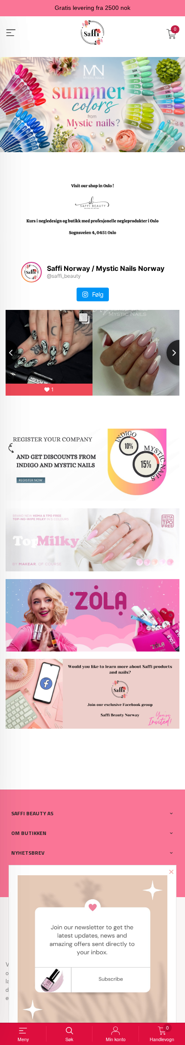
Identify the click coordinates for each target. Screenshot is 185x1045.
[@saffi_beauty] (31, 272)
